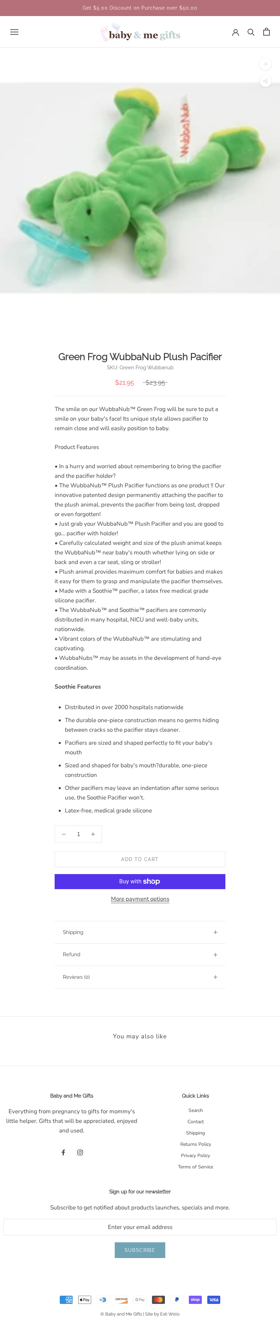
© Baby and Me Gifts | (122, 1314)
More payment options (140, 899)
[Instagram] (80, 1152)
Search (195, 1110)
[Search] (251, 31)
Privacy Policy (195, 1155)
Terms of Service (195, 1167)
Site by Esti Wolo (162, 1314)
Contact (195, 1121)
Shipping (73, 932)
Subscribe (140, 1250)
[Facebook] (63, 1152)
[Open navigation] (14, 32)
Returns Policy (195, 1144)
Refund (71, 954)
